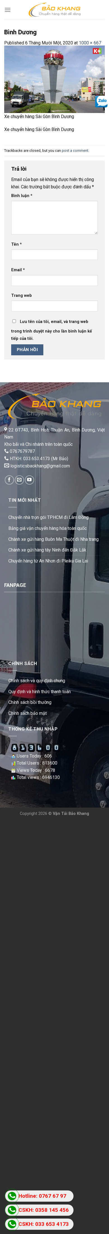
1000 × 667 (90, 43)
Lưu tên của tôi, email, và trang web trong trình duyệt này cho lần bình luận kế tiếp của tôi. (51, 330)
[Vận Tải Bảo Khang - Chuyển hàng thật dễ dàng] (54, 9)
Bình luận (21, 195)
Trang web (21, 295)
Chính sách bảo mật (27, 713)
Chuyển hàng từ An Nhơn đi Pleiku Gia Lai (48, 561)
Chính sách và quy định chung (36, 680)
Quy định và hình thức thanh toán (39, 691)
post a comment (75, 150)
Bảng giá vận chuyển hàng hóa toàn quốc (47, 528)
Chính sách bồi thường (29, 702)
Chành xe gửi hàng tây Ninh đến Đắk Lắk (47, 550)
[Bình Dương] (54, 79)
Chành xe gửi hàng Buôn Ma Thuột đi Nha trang (53, 539)
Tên (16, 244)
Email (18, 270)
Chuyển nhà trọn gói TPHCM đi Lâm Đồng (48, 517)
